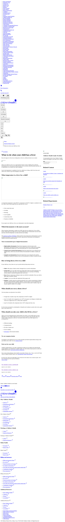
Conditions (5, 11)
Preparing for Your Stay (8, 21)
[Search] (9, 135)
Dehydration (6, 331)
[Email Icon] (5, 160)
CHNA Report (6, 518)
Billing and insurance (6, 457)
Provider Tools (6, 53)
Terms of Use (5, 513)
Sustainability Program (7, 411)
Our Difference (6, 407)
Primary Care (5, 6)
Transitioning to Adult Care (8, 29)
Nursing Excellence (7, 61)
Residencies (5, 69)
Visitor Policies (6, 24)
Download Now (6, 14)
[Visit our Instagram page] (4, 386)
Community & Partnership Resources (10, 25)
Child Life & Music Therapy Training (10, 71)
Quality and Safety (7, 515)
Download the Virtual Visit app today (25, 354)
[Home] (32, 101)
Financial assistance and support (9, 463)
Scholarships (5, 73)
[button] (32, 414)
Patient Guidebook (7, 19)
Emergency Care (6, 2)
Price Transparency (7, 40)
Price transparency (6, 470)
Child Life (5, 32)
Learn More (5, 57)
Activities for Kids (6, 31)
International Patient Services (9, 517)
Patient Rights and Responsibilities (10, 510)
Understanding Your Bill (8, 36)
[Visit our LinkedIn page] (7, 386)
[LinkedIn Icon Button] (4, 160)
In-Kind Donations (7, 82)
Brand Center (5, 447)
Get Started (5, 76)
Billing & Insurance (7, 34)
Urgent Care (5, 3)
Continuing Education (7, 67)
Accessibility (5, 497)
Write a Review (6, 44)
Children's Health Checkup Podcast (10, 74)
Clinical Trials (6, 59)
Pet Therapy (5, 79)
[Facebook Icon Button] (3, 160)
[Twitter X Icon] (2, 160)
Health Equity (6, 406)
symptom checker (18, 340)
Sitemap (4, 496)
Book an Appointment (7, 10)
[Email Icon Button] (5, 160)
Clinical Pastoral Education (8, 70)
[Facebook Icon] (3, 160)
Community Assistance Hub (8, 26)
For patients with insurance (8, 41)
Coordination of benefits (8, 469)
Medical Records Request (8, 42)
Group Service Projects (7, 80)
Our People (5, 409)
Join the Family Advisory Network (10, 46)
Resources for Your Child (8, 27)
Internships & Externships (8, 66)
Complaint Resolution (7, 516)
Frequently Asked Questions (8, 16)
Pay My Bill (5, 35)
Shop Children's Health (7, 492)
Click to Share (4, 359)
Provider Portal (6, 49)
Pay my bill (5, 462)
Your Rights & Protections (8, 38)
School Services (6, 28)
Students (4, 78)
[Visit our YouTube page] (6, 386)
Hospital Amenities (7, 20)
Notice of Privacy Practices (8, 511)
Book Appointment (7, 1)
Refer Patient (5, 48)
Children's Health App (7, 17)
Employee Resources (7, 433)
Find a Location (6, 8)
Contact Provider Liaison (8, 52)
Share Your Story (6, 45)
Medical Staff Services (7, 54)
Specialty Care (6, 4)
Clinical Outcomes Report (8, 55)
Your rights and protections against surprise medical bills (14, 467)
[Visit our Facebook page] (1, 386)
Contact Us (5, 494)
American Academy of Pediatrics (10, 235)
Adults (4, 77)
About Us (5, 402)
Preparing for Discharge (8, 23)
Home (5, 141)
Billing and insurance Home (8, 460)
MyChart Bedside (6, 18)
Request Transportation (7, 51)
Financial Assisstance (7, 37)
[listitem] (53, 174)
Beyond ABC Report (7, 75)
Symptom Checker (7, 12)
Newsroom (5, 445)
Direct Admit (5, 50)
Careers (4, 431)
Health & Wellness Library (9, 143)
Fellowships (5, 68)
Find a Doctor (6, 9)
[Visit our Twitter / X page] (3, 386)
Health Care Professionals (8, 65)
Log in (4, 15)
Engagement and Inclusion (8, 404)
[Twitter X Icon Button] (2, 160)
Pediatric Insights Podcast (8, 62)
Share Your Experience (7, 43)
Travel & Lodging (6, 33)
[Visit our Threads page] (9, 386)
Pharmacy (5, 7)
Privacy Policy (6, 514)
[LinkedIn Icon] (4, 160)
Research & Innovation (7, 58)
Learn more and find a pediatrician (17, 349)
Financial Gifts (6, 83)
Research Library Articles (8, 60)
